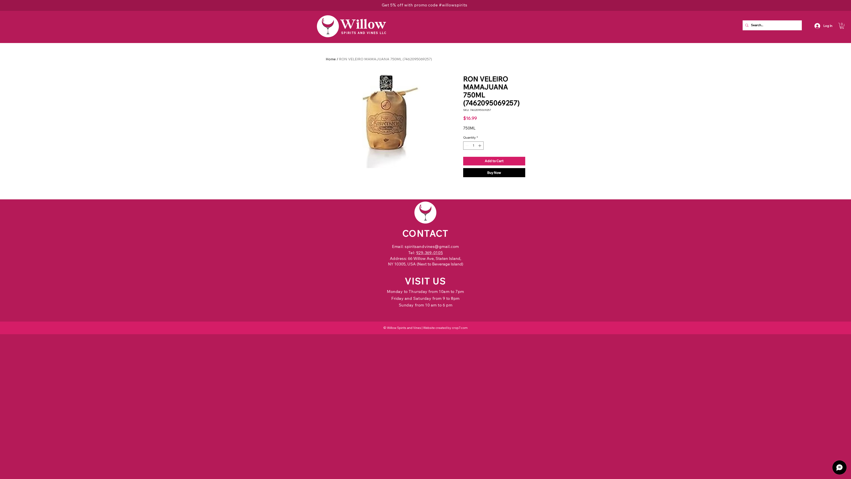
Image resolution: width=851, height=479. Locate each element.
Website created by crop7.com (445, 328)
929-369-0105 (429, 252)
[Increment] (480, 145)
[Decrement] (466, 145)
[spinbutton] (473, 145)
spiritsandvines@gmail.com (432, 246)
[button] (841, 26)
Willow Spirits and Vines (404, 328)
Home (331, 59)
